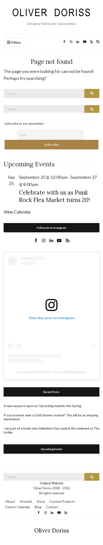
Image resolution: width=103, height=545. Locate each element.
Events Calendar (18, 507)
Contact (52, 507)
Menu (15, 42)
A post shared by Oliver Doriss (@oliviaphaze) (51, 372)
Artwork (26, 501)
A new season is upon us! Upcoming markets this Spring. (43, 406)
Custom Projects (62, 501)
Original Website (51, 483)
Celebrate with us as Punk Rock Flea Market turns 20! (54, 196)
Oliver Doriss (51, 530)
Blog (38, 507)
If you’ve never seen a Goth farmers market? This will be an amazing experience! (51, 417)
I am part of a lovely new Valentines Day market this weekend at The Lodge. (51, 430)
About (10, 501)
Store (41, 501)
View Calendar (17, 211)
